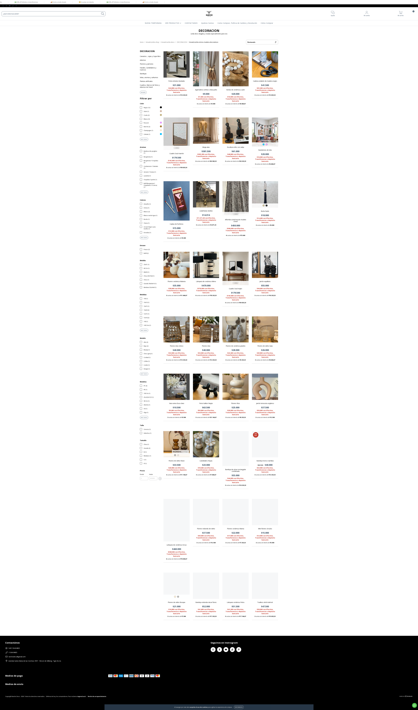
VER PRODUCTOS (172, 23)
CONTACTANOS (191, 23)
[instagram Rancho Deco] (3, 6)
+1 (178, 455)
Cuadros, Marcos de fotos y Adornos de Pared (150, 86)
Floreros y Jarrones (146, 64)
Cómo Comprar (267, 23)
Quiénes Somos (207, 23)
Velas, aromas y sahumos (149, 77)
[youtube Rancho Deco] (10, 6)
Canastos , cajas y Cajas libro (150, 56)
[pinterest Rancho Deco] (16, 6)
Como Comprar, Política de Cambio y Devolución (237, 23)
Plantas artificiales (146, 81)
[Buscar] (102, 13)
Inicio (142, 42)
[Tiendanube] (406, 696)
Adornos (143, 60)
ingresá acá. (81, 696)
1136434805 (12, 652)
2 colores (176, 148)
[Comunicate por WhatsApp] (414, 705)
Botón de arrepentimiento (97, 696)
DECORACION (182, 42)
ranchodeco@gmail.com (17, 657)
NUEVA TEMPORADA (153, 23)
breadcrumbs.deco (167, 42)
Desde (142, 474)
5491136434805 (14, 648)
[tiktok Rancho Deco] (13, 6)
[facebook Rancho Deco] (6, 6)
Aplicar (160, 478)
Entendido (239, 707)
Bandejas (143, 74)
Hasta (151, 474)
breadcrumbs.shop (152, 42)
